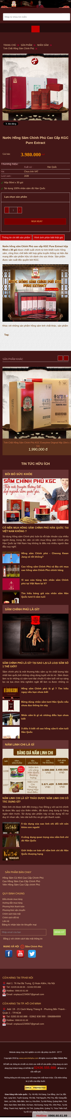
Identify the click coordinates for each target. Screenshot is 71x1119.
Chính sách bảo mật (11, 914)
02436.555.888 (34, 987)
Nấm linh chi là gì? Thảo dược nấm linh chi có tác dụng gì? (35, 800)
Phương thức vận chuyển (13, 910)
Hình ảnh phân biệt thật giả (48, 237)
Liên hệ (5, 921)
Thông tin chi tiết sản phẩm (16, 237)
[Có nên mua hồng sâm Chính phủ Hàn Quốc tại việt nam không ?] (35, 501)
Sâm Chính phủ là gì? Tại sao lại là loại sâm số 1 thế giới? (35, 664)
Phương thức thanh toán (13, 906)
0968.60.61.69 (21, 1020)
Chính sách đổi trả (10, 917)
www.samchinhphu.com (28, 1058)
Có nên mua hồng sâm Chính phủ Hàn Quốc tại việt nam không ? (35, 529)
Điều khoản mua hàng (12, 899)
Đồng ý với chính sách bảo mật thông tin (22, 938)
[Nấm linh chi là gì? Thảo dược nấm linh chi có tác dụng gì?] (35, 771)
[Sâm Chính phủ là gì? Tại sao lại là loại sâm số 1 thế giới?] (35, 636)
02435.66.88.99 (18, 987)
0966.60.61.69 (21, 991)
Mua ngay (37, 221)
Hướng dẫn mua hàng (12, 903)
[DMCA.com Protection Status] (35, 1088)
